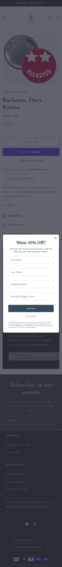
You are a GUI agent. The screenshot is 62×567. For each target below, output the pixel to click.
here (34, 327)
